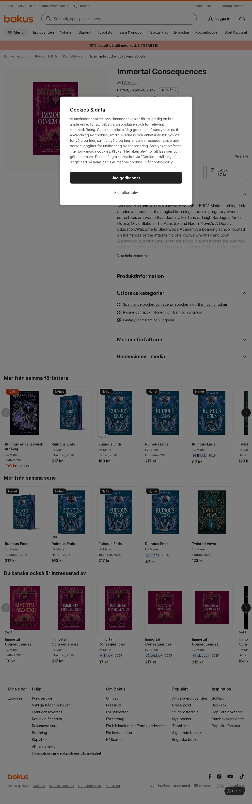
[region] (126, 151)
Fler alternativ (126, 192)
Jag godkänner (126, 177)
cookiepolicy (162, 162)
